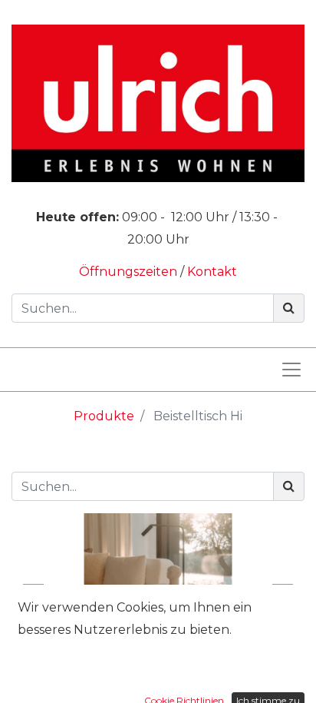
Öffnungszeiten (129, 271)
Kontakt (212, 271)
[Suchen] (288, 308)
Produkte (104, 416)
